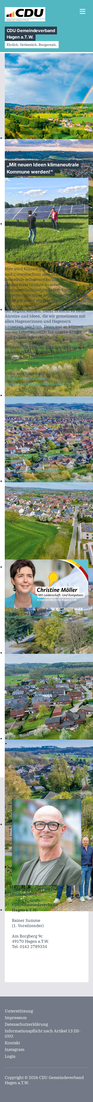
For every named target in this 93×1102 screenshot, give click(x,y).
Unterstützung (19, 1011)
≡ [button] (82, 12)
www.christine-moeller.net (30, 491)
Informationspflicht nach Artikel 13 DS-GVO (43, 1033)
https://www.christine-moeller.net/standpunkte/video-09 (37, 381)
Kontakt (12, 1042)
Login (10, 1056)
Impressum (16, 1017)
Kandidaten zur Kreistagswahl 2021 (38, 470)
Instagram (14, 1049)
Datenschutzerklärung (26, 1024)
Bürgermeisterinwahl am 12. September (43, 481)
